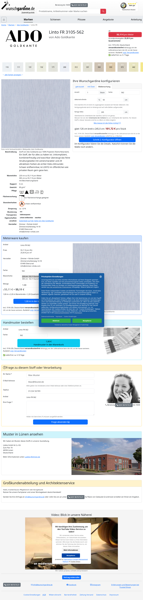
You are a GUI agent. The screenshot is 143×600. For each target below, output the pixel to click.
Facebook (72, 585)
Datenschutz (101, 595)
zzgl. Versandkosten (131, 52)
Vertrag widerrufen (72, 577)
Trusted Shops (75, 561)
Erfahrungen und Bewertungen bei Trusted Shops (125, 586)
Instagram (96, 585)
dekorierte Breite (80, 99)
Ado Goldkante (23, 25)
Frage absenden (59, 422)
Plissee (81, 19)
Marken (28, 19)
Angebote (108, 19)
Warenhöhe (7, 276)
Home (3, 25)
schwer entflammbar (26, 218)
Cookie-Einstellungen (32, 595)
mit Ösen (91, 87)
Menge (6, 284)
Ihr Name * (7, 374)
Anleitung (136, 19)
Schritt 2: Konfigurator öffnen (107, 139)
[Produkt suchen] (103, 11)
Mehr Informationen (71, 550)
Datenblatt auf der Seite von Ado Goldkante (36, 221)
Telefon (6, 390)
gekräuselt (79, 87)
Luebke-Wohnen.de (32, 457)
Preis (5, 250)
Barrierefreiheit (70, 595)
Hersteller (7, 258)
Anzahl (77, 92)
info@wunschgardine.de (34, 497)
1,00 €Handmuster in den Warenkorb (49, 343)
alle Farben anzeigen (12, 75)
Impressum (114, 595)
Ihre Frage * (8, 402)
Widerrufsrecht (55, 595)
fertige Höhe (79, 112)
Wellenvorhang (104, 87)
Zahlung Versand (86, 595)
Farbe (110, 92)
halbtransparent (25, 214)
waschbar (38, 218)
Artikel (5, 244)
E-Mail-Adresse (9, 381)
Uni (21, 212)
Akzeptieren (70, 555)
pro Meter (125, 34)
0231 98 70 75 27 (79, 5)
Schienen (55, 19)
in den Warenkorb (36, 301)
